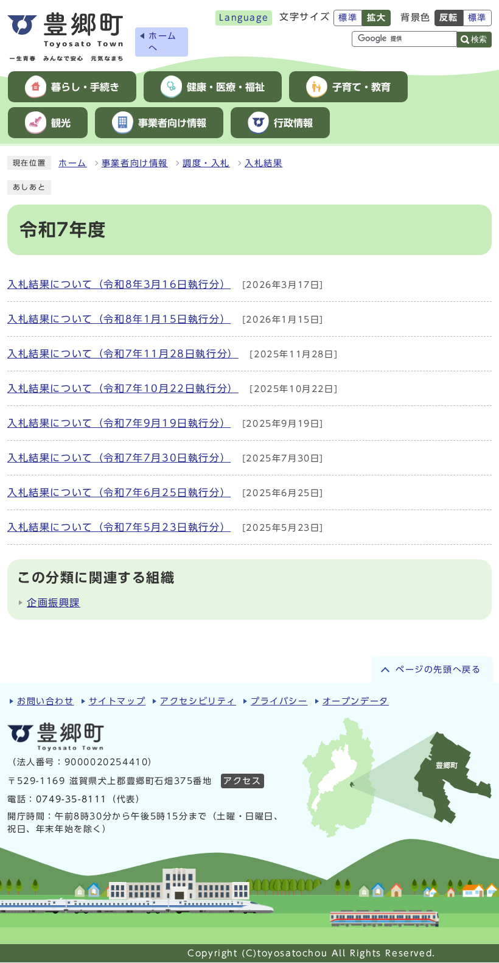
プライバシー (279, 701)
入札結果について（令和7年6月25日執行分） (119, 492)
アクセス (242, 781)
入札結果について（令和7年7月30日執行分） (119, 458)
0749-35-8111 (71, 799)
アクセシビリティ (198, 701)
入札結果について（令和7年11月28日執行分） (123, 354)
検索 (479, 39)
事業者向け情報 (135, 163)
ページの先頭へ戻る (438, 669)
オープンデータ (356, 701)
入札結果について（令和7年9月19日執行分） (119, 423)
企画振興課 (53, 603)
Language (243, 17)
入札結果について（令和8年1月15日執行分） (119, 319)
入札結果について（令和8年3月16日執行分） (119, 284)
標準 (347, 17)
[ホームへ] (65, 36)
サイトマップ (117, 701)
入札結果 (263, 163)
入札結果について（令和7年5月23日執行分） (119, 527)
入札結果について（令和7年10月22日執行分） (123, 388)
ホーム (72, 163)
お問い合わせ (45, 701)
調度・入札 (206, 163)
